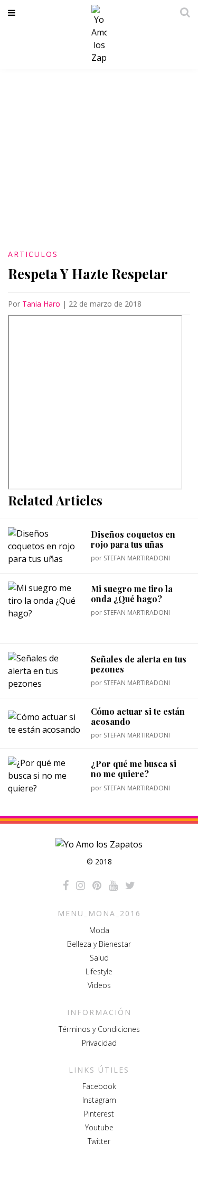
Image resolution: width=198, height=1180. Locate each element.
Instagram (99, 1100)
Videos (99, 985)
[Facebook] (66, 885)
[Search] (182, 12)
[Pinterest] (96, 885)
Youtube (99, 1127)
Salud (99, 958)
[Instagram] (80, 885)
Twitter (99, 1141)
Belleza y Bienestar (99, 944)
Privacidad (99, 1043)
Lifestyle (99, 971)
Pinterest (99, 1114)
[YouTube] (113, 885)
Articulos (33, 254)
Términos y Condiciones (99, 1029)
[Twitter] (130, 885)
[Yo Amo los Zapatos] (99, 34)
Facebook (99, 1086)
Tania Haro (41, 304)
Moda (99, 930)
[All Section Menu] (13, 13)
